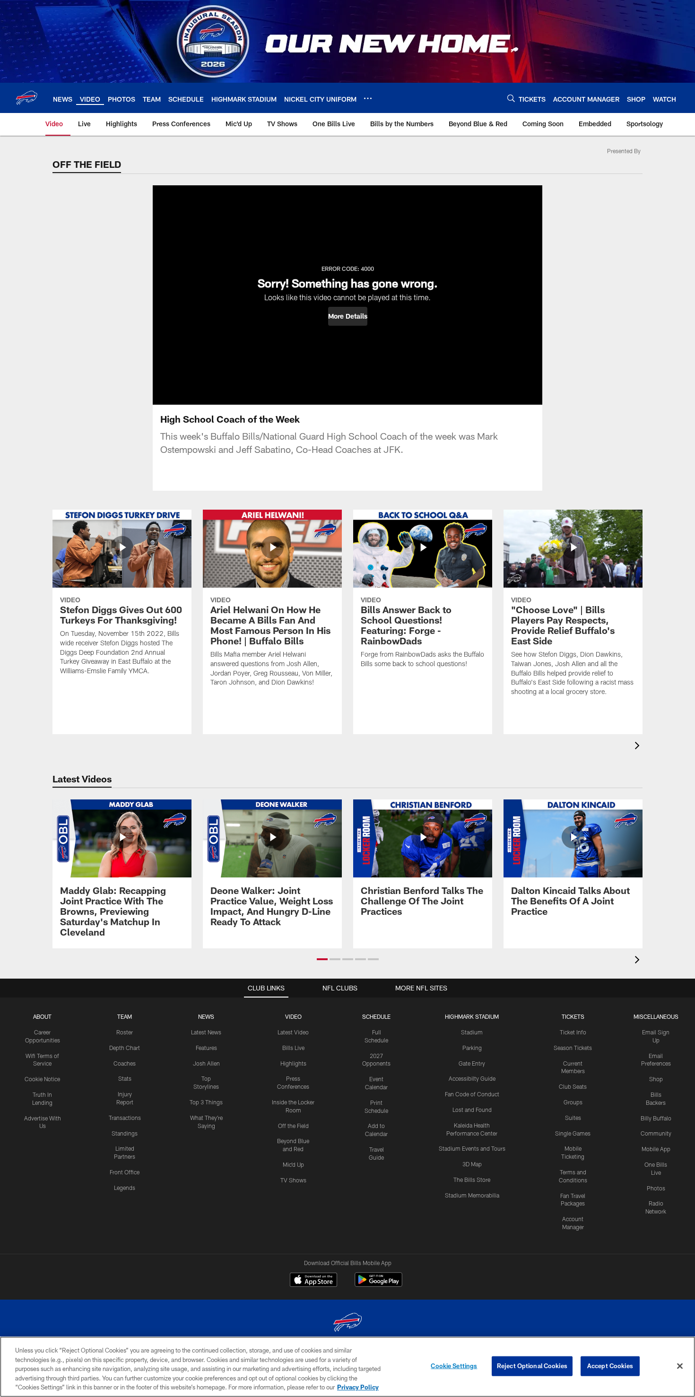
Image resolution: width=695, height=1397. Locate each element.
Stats (124, 1078)
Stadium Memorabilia (472, 1195)
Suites (573, 1117)
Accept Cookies (610, 1366)
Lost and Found (472, 1109)
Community (656, 1133)
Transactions (125, 1117)
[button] (347, 316)
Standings (125, 1133)
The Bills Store (471, 1179)
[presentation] (639, 747)
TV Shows (293, 1180)
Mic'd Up (293, 1164)
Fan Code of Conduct (472, 1094)
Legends (124, 1187)
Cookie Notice (42, 1079)
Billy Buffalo (656, 1118)
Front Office (124, 1172)
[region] (347, 1366)
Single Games (573, 1133)
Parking (472, 1047)
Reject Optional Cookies (532, 1366)
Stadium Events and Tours (472, 1148)
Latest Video (293, 1032)
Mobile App (656, 1148)
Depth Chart (124, 1047)
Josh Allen (206, 1063)
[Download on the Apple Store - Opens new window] (313, 1281)
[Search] (511, 98)
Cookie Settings (454, 1366)
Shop (656, 1079)
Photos (656, 1188)
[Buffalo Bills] (347, 1323)
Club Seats (573, 1086)
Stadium (472, 1032)
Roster (124, 1032)
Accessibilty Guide (472, 1078)
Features (206, 1047)
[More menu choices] (368, 98)
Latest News (206, 1032)
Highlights (293, 1063)
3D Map (472, 1164)
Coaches (124, 1063)
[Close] (679, 1366)
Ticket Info (573, 1032)
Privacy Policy (358, 1387)
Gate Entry (472, 1063)
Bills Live (293, 1047)
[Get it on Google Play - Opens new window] (378, 1284)
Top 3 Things (206, 1102)
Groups (573, 1102)
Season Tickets (573, 1047)
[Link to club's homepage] (26, 98)
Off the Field (293, 1125)
